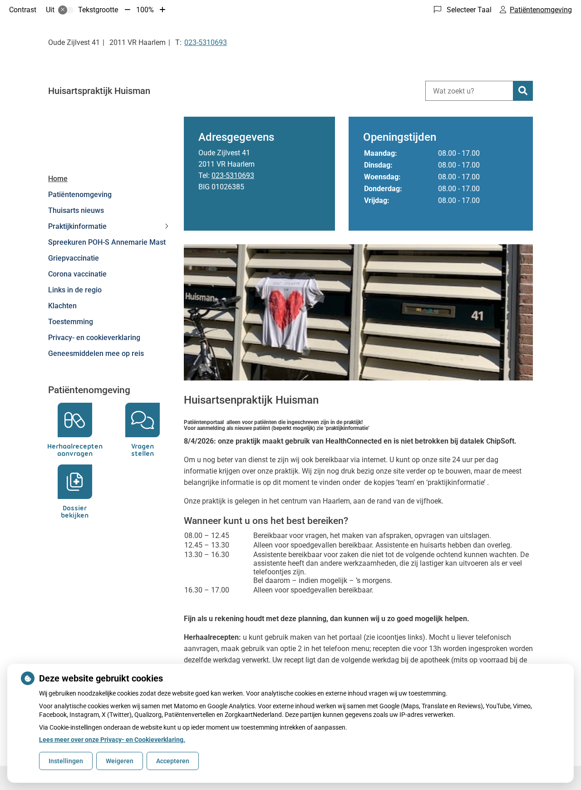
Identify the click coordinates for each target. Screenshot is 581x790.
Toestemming (70, 321)
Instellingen (66, 761)
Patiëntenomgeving (80, 194)
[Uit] (66, 10)
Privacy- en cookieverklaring (94, 337)
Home (58, 178)
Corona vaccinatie (77, 274)
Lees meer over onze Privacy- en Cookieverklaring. (112, 739)
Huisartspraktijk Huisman (99, 90)
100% (145, 9)
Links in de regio (75, 290)
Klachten (62, 305)
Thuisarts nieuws (76, 210)
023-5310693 (233, 175)
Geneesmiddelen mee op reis (96, 353)
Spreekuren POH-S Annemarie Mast (107, 242)
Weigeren (119, 761)
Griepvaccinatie (73, 258)
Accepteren (172, 761)
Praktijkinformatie (77, 226)
